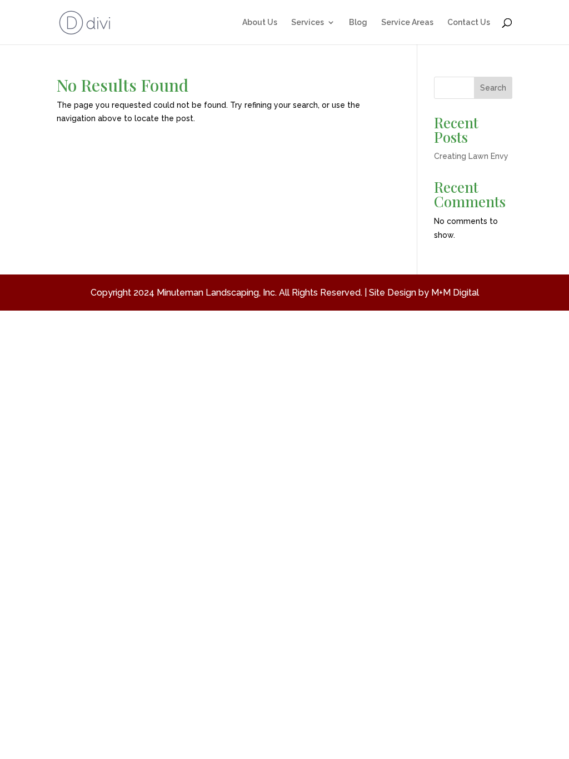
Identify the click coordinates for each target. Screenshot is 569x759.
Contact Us (468, 22)
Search (493, 87)
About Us (259, 22)
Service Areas (407, 22)
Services (307, 22)
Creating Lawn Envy (471, 156)
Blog (358, 22)
